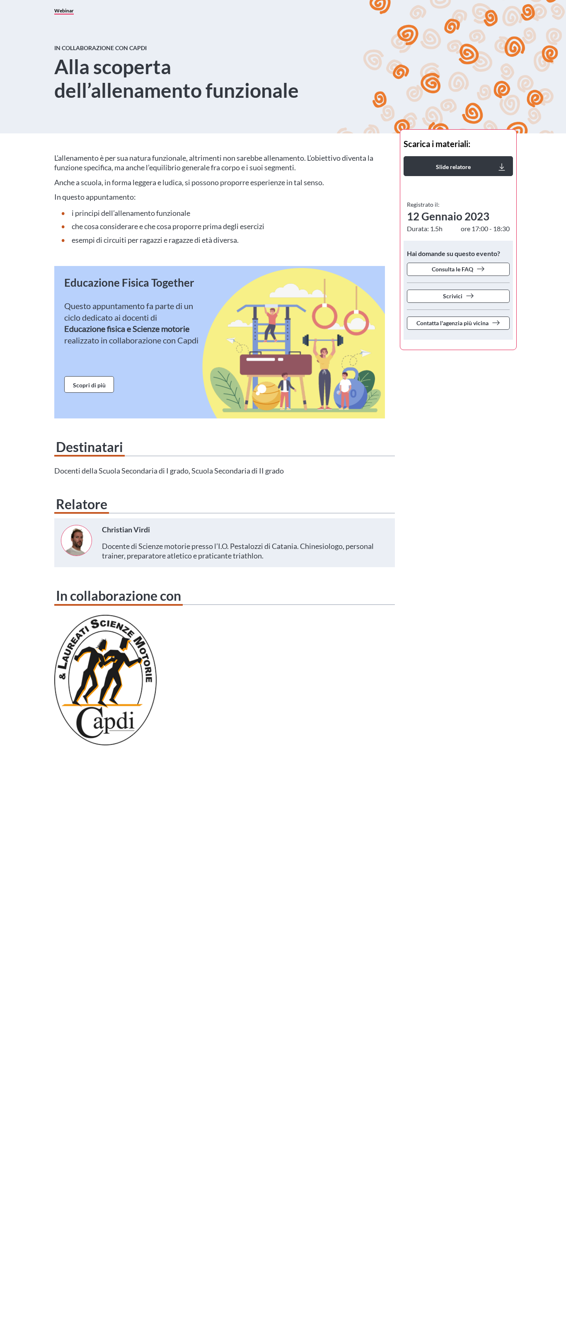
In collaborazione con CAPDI (100, 47)
